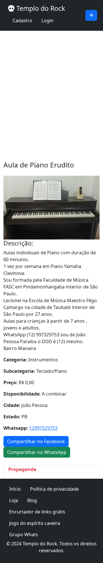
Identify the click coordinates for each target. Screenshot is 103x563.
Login (47, 20)
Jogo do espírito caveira (34, 523)
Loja (13, 500)
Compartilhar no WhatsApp (36, 452)
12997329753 (43, 428)
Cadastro (22, 20)
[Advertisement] (51, 95)
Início (15, 489)
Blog (32, 500)
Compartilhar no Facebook (36, 441)
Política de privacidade (54, 489)
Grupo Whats (23, 534)
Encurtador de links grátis (37, 512)
